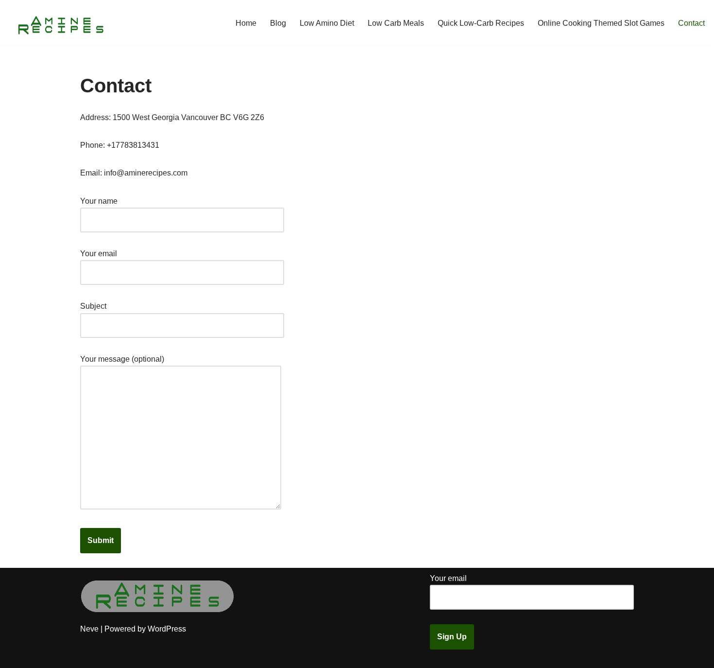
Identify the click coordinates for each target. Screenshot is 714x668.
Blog (278, 23)
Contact (691, 23)
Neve (89, 629)
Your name (99, 201)
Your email (98, 253)
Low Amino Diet (327, 23)
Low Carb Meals (396, 23)
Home (246, 23)
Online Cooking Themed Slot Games (601, 23)
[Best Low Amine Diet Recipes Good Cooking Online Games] (60, 23)
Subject (93, 306)
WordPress (167, 629)
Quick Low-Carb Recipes (481, 23)
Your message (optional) (122, 359)
